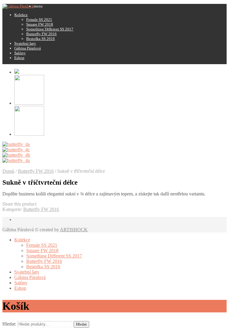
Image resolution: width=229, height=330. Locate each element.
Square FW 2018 (39, 24)
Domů (8, 171)
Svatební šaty (25, 43)
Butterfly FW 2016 (41, 34)
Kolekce (21, 15)
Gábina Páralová (27, 48)
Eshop (19, 57)
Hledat (81, 324)
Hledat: (9, 323)
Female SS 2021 (39, 19)
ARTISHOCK (74, 229)
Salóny (20, 53)
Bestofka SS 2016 (40, 38)
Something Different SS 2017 (49, 29)
